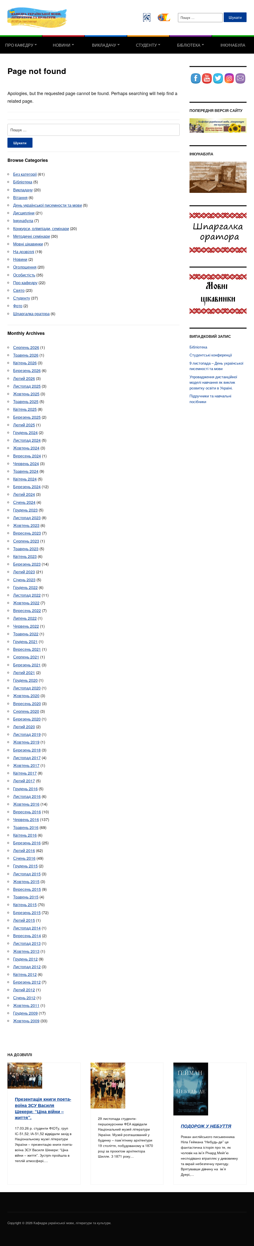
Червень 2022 (26, 626)
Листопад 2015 (27, 874)
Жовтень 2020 (26, 695)
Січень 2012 (24, 998)
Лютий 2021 (24, 672)
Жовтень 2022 (26, 603)
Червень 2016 (26, 819)
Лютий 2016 (24, 850)
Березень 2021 (27, 665)
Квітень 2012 (25, 974)
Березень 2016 (27, 843)
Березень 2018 (27, 750)
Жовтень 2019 (26, 742)
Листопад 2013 (27, 943)
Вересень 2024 (27, 456)
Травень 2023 (25, 549)
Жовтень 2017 (26, 765)
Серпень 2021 (26, 657)
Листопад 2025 (27, 386)
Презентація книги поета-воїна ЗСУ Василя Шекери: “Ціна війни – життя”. (43, 1108)
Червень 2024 (26, 463)
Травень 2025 (25, 401)
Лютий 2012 (24, 990)
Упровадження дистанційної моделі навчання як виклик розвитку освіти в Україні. (213, 382)
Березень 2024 (27, 486)
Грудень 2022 (25, 587)
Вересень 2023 (27, 533)
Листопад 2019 (27, 734)
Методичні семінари (31, 236)
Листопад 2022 (27, 595)
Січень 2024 (24, 502)
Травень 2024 (25, 471)
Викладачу (104, 45)
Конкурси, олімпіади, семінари (41, 228)
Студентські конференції (211, 354)
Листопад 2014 (27, 928)
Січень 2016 (24, 858)
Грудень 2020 (25, 680)
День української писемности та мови (47, 205)
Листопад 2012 (27, 966)
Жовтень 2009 (26, 1021)
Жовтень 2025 (26, 394)
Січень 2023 (24, 580)
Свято (19, 290)
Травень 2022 (25, 634)
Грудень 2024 (25, 432)
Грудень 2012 (25, 959)
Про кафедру (19, 45)
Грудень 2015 (25, 866)
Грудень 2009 (25, 1013)
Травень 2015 (25, 897)
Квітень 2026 (25, 363)
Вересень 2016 (27, 812)
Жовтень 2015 (26, 881)
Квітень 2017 (25, 773)
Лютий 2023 (24, 572)
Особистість (24, 275)
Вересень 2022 (27, 610)
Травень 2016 (25, 827)
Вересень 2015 (27, 889)
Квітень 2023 (25, 556)
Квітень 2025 (25, 409)
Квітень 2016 (25, 835)
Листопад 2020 (27, 688)
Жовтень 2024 (26, 448)
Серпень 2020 (26, 711)
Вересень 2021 (27, 649)
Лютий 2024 (24, 494)
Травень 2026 (25, 355)
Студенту (146, 45)
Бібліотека (188, 45)
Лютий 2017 (24, 781)
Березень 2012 (27, 982)
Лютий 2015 (24, 920)
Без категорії (25, 174)
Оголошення (24, 267)
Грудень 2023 (25, 510)
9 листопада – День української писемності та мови (216, 365)
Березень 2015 (27, 912)
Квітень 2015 (25, 904)
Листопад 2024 (27, 440)
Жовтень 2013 (26, 951)
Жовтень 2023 (26, 525)
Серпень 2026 (26, 347)
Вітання (20, 197)
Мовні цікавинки (28, 244)
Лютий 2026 (24, 378)
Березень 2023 (27, 564)
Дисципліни (23, 213)
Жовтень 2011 (26, 1005)
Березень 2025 (27, 417)
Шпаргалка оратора (31, 313)
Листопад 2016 (27, 796)
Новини (61, 45)
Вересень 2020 (27, 703)
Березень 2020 (27, 719)
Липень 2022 (25, 618)
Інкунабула (233, 45)
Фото (17, 306)
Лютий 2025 (24, 425)
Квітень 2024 (25, 479)
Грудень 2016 (25, 789)
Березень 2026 (27, 370)
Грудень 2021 (25, 641)
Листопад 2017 (27, 758)
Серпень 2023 (26, 541)
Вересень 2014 (27, 935)
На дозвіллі (23, 251)
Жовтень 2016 (26, 804)
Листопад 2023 (27, 517)
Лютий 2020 (24, 726)
